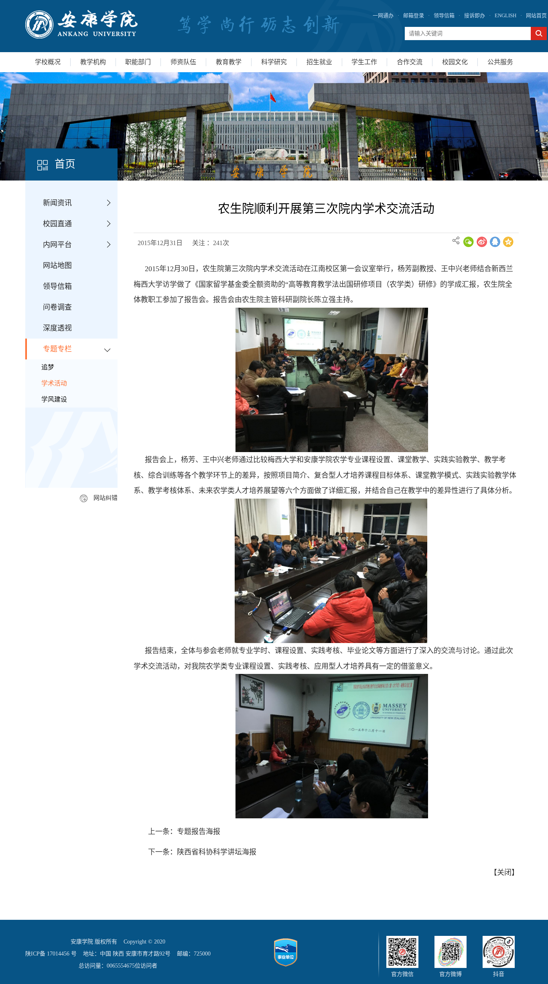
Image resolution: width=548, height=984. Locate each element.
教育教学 (229, 62)
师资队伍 (183, 62)
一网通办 (383, 15)
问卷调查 (57, 307)
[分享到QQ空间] (508, 242)
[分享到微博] (482, 242)
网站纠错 (105, 498)
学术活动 (54, 383)
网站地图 (57, 266)
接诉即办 (474, 15)
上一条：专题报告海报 (184, 832)
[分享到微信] (468, 242)
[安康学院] (81, 24)
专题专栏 (57, 349)
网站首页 (536, 15)
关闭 (504, 872)
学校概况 (48, 62)
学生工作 (364, 62)
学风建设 (54, 399)
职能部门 (138, 62)
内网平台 (57, 245)
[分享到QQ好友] (495, 242)
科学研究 (274, 62)
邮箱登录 (413, 15)
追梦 (47, 367)
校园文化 (455, 62)
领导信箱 (444, 15)
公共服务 (500, 62)
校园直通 (57, 224)
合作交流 (409, 62)
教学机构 (93, 62)
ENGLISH (505, 15)
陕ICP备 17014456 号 (51, 954)
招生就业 (319, 62)
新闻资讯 (57, 203)
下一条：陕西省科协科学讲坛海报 (202, 852)
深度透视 (57, 328)
